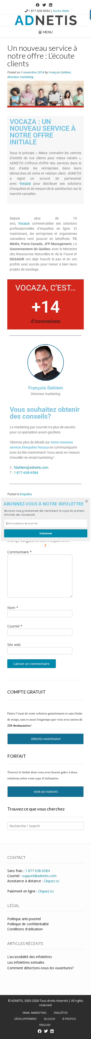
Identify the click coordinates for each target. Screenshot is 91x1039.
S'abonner (45, 533)
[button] (45, 504)
